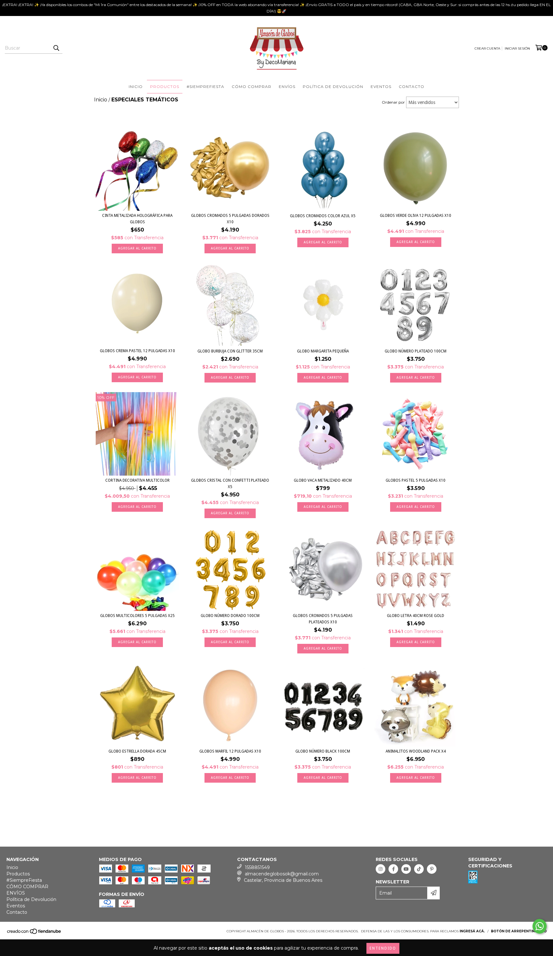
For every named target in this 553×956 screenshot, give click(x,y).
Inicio (136, 86)
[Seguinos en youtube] (406, 869)
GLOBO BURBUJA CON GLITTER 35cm (230, 351)
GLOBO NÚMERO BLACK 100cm (322, 751)
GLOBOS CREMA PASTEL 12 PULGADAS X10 (137, 351)
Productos (164, 86)
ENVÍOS (287, 86)
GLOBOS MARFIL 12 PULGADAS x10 (230, 751)
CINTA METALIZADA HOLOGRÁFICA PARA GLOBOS (137, 218)
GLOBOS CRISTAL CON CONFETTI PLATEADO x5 (230, 483)
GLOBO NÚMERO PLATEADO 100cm (415, 351)
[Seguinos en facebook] (393, 869)
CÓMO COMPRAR (251, 86)
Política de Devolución (333, 86)
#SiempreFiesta (205, 86)
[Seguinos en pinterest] (432, 869)
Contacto (411, 86)
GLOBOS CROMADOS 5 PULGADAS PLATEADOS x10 (323, 618)
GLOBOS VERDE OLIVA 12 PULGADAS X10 (415, 215)
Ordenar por (393, 102)
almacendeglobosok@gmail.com (282, 874)
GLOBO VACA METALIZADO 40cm (323, 480)
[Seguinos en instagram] (380, 869)
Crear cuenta (487, 48)
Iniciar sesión (517, 48)
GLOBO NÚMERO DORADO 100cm (230, 615)
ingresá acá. (472, 931)
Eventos (381, 86)
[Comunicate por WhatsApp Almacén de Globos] (540, 926)
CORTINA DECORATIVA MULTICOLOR (137, 480)
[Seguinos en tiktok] (419, 869)
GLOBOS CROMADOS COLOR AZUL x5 (323, 216)
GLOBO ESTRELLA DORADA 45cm (137, 751)
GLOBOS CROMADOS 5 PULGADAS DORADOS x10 (230, 218)
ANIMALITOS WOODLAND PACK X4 (416, 751)
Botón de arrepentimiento (519, 931)
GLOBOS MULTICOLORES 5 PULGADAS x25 (137, 615)
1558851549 (257, 867)
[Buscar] (56, 48)
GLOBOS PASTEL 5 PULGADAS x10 (415, 480)
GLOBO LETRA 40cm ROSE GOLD (415, 615)
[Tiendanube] (34, 933)
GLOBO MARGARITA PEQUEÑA (323, 351)
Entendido (383, 948)
